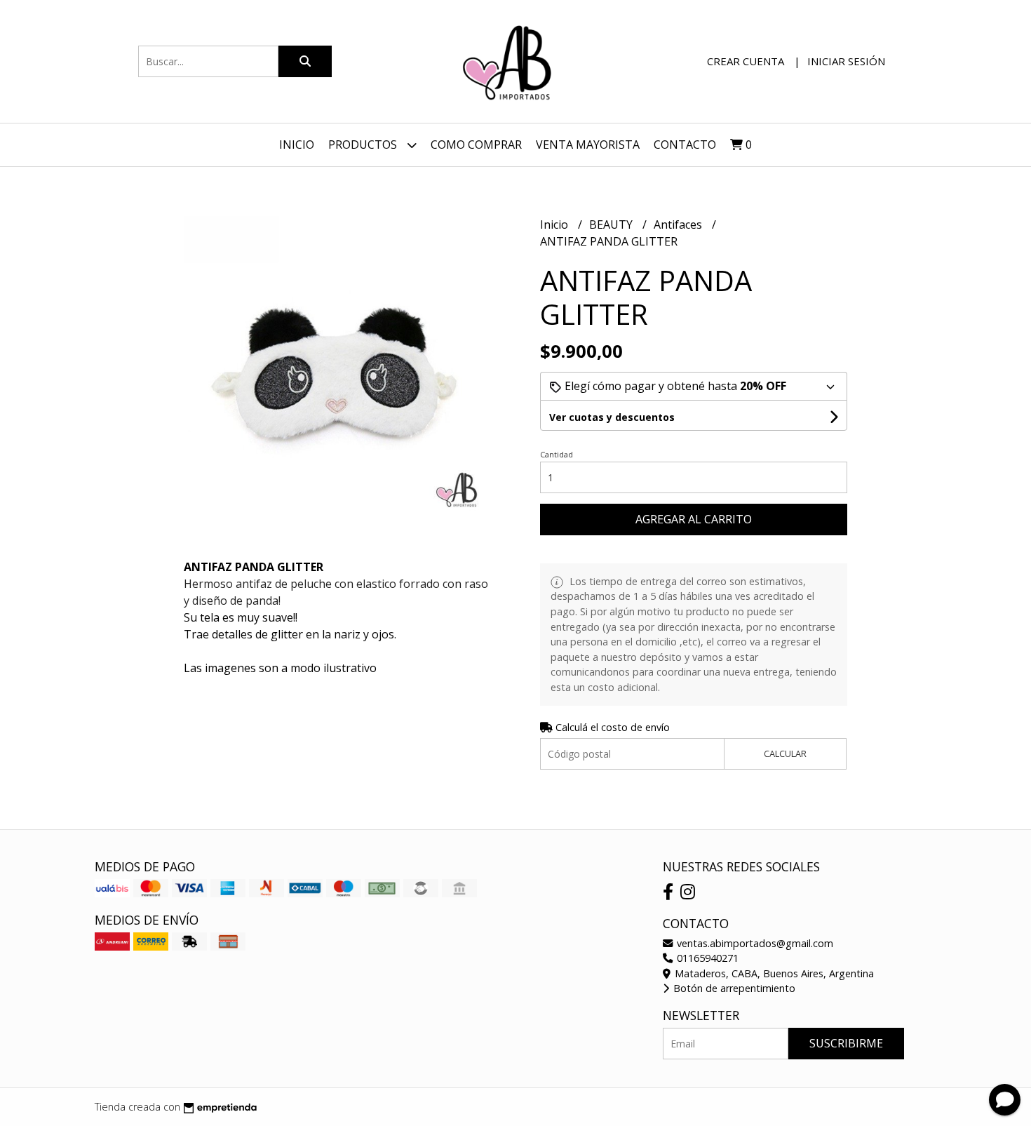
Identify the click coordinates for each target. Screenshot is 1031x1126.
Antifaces (679, 224)
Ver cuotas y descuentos (612, 417)
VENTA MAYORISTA (588, 144)
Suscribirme (846, 1043)
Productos (364, 144)
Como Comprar (476, 144)
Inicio (296, 144)
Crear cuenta (745, 61)
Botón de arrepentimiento (733, 988)
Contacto (685, 144)
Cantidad (556, 454)
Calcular (785, 753)
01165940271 (706, 958)
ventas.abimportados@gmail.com (753, 943)
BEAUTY (612, 224)
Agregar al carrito (693, 519)
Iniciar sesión (846, 61)
